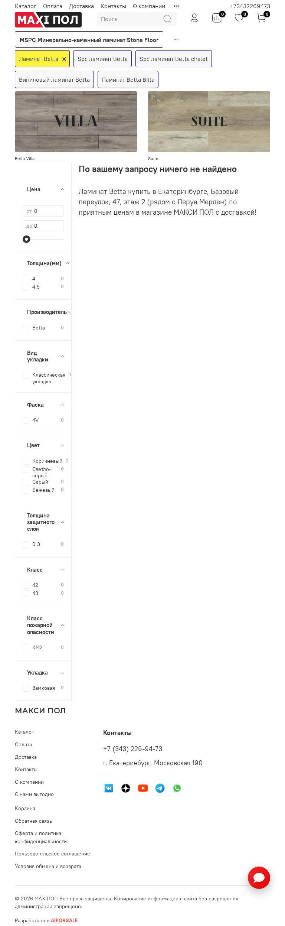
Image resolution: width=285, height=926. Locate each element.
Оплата (52, 6)
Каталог (25, 6)
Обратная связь (33, 821)
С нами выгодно (34, 794)
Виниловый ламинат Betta (54, 79)
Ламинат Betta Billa (128, 79)
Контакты (113, 6)
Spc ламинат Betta (103, 58)
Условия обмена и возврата (48, 866)
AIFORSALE (64, 920)
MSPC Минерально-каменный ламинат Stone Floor (89, 39)
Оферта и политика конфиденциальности (41, 837)
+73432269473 (250, 6)
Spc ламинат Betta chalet (174, 58)
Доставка (81, 6)
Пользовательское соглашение (52, 853)
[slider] (26, 239)
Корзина (25, 808)
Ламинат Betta (38, 58)
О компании (149, 6)
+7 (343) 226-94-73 (132, 749)
